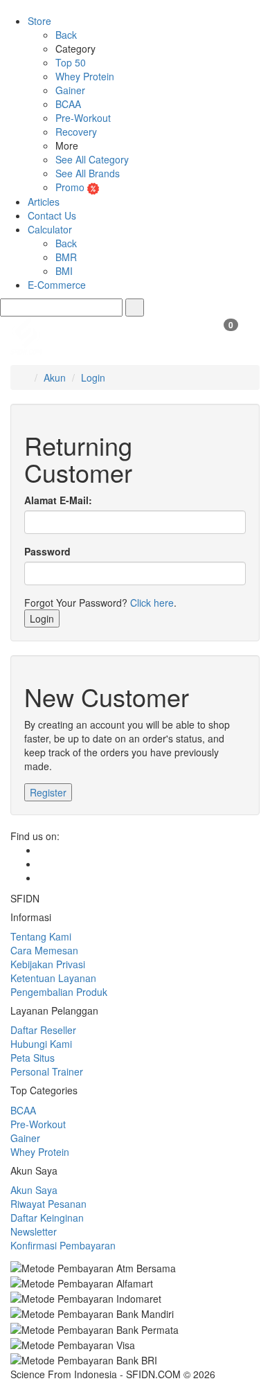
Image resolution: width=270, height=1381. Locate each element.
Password (47, 551)
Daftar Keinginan (47, 1217)
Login (93, 377)
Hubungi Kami (41, 1044)
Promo (71, 187)
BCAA (68, 104)
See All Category (92, 159)
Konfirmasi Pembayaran (63, 1245)
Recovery (76, 132)
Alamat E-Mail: (58, 500)
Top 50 (70, 62)
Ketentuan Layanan (53, 978)
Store (39, 21)
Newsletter (33, 1231)
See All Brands (87, 173)
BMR (66, 257)
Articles (44, 201)
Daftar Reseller (43, 1030)
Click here (152, 602)
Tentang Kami (40, 936)
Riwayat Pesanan (48, 1204)
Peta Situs (32, 1057)
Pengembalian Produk (58, 992)
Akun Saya (33, 1190)
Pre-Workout (83, 118)
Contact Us (52, 215)
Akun (55, 377)
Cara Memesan (44, 950)
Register (48, 792)
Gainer (70, 90)
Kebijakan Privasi (47, 964)
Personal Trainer (46, 1071)
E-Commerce (57, 285)
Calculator (50, 229)
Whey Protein (84, 76)
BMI (64, 271)
